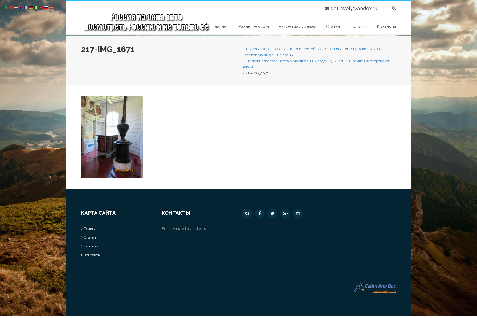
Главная (221, 26)
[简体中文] (11, 7)
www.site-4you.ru (384, 291)
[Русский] (46, 7)
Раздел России (254, 26)
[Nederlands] (16, 7)
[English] (21, 7)
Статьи (333, 26)
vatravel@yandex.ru (354, 8)
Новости (358, 26)
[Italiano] (36, 7)
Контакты (386, 26)
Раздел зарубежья (297, 26)
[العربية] (6, 7)
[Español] (51, 7)
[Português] (41, 7)
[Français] (26, 7)
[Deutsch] (31, 7)
